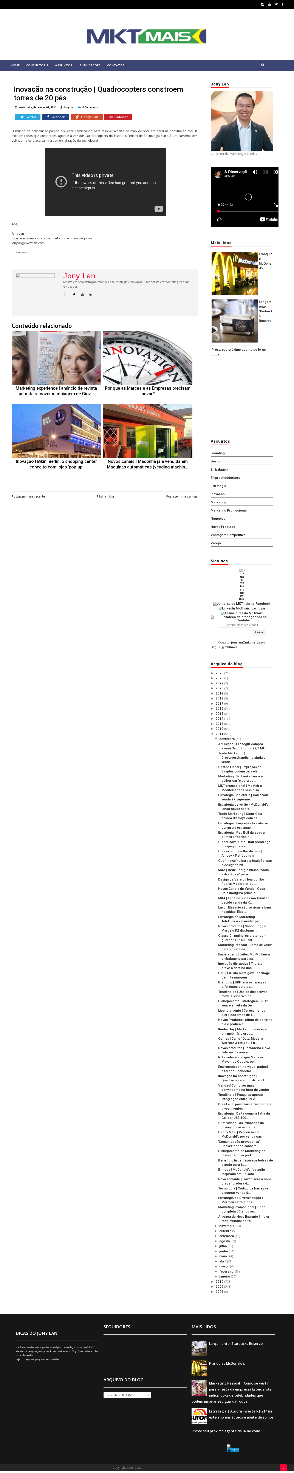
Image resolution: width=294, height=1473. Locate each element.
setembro (227, 1236)
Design (216, 461)
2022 (220, 683)
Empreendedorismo (226, 478)
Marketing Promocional (229, 510)
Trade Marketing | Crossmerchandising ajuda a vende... (242, 757)
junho (224, 1251)
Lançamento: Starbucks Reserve (266, 311)
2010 (220, 1282)
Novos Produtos (223, 527)
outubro (225, 1231)
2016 (220, 708)
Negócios (218, 519)
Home (15, 65)
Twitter (30, 117)
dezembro (227, 739)
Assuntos (63, 65)
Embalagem (220, 469)
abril (223, 1261)
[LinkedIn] (289, 4)
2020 (220, 688)
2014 (220, 719)
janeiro (225, 1276)
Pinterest (121, 117)
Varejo (216, 543)
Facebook (57, 117)
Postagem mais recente (28, 496)
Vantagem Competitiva (228, 535)
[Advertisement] (238, 399)
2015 (220, 714)
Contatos (116, 65)
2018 (220, 698)
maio (223, 1256)
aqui (23, 1359)
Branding (218, 453)
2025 (220, 673)
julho (223, 1246)
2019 (220, 693)
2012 (220, 729)
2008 (220, 1292)
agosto (225, 1241)
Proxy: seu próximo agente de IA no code (226, 1431)
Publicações (90, 65)
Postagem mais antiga (182, 496)
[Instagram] (262, 4)
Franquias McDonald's (227, 1363)
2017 (220, 703)
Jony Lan (79, 275)
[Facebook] (282, 4)
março (224, 1266)
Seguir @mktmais (224, 647)
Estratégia (218, 486)
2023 (220, 678)
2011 (220, 734)
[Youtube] (269, 4)
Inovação (218, 494)
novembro (227, 1226)
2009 (220, 1286)
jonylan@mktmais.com (248, 642)
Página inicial (106, 496)
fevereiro (226, 1271)
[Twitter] (276, 4)
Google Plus (89, 117)
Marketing (218, 502)
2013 (220, 724)
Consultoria (37, 65)
